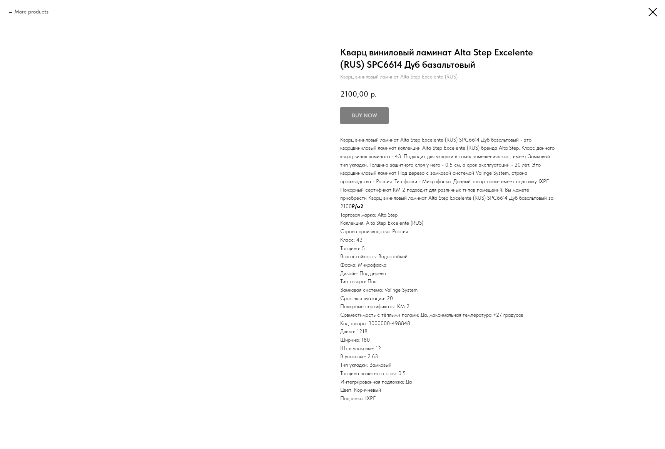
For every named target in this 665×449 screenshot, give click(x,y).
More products (31, 11)
